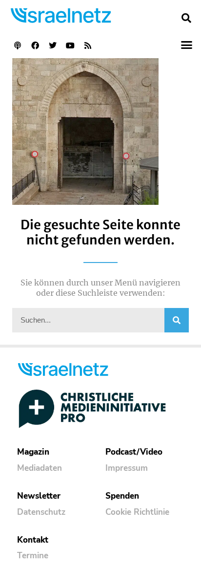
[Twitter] (52, 45)
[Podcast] (17, 45)
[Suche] (176, 320)
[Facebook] (35, 45)
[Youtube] (70, 45)
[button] (186, 18)
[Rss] (88, 45)
